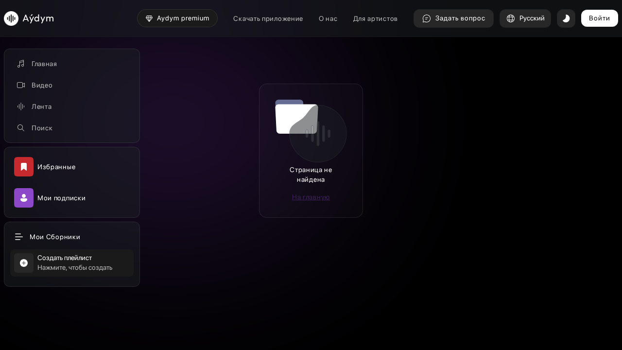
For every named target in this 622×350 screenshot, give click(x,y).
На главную (311, 197)
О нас (328, 18)
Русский (532, 18)
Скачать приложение (268, 18)
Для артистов (375, 18)
